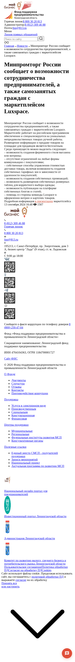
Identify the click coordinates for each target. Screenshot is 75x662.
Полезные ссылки (15, 446)
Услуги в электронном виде (28, 405)
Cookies (46, 570)
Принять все (9, 583)
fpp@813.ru (20, 27)
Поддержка (11, 399)
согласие (20, 580)
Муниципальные (22, 430)
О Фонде (9, 374)
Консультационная (23, 415)
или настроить (10, 586)
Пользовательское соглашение (23, 566)
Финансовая (19, 418)
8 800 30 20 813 (32, 21)
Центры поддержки (16, 424)
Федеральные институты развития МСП (36, 437)
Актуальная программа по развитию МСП (37, 466)
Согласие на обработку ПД (25, 570)
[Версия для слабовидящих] (6, 42)
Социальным (19, 412)
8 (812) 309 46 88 (35, 24)
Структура (18, 383)
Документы (18, 380)
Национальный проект (25, 462)
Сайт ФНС (11, 358)
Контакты (17, 390)
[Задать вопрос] (67, 653)
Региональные (20, 434)
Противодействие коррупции (29, 393)
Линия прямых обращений (21, 34)
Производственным (23, 408)
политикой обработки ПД (47, 576)
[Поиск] (41, 38)
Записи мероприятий (24, 459)
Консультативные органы (27, 440)
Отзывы (16, 386)
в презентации (44, 201)
